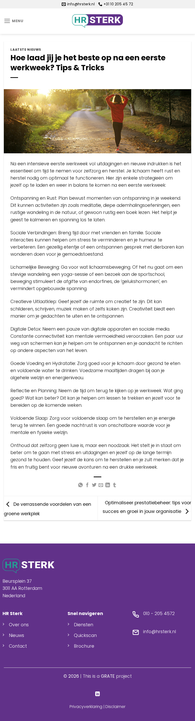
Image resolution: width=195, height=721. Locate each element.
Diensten (83, 625)
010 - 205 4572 (159, 613)
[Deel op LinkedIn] (107, 485)
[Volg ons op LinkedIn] (97, 694)
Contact (18, 646)
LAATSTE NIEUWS (25, 49)
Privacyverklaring (86, 707)
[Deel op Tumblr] (114, 485)
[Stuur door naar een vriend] (101, 485)
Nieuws (16, 635)
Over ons (19, 625)
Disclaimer (115, 707)
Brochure (84, 646)
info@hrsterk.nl (159, 632)
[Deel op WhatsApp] (80, 485)
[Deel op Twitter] (94, 485)
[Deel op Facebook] (87, 485)
